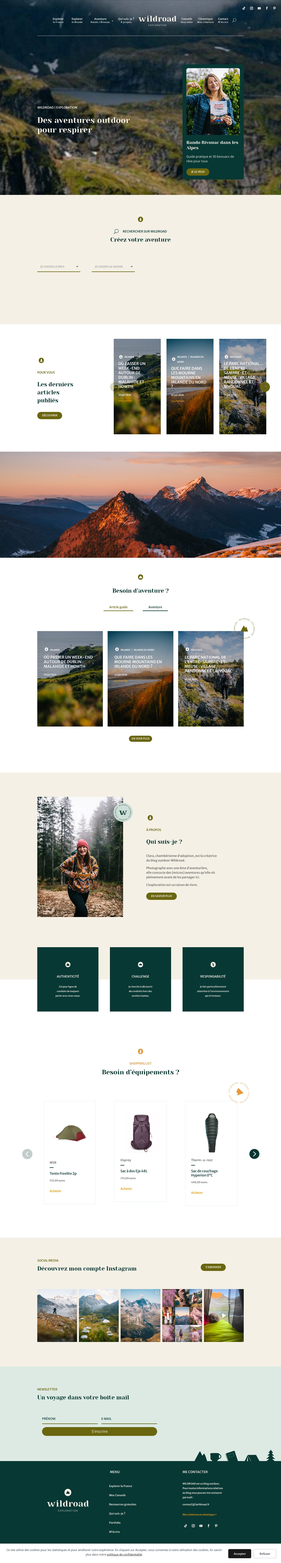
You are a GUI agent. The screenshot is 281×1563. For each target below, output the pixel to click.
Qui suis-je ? (126, 20)
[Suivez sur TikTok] (244, 8)
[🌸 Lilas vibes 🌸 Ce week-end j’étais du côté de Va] (182, 1315)
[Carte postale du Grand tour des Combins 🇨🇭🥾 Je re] (99, 1315)
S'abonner (213, 1267)
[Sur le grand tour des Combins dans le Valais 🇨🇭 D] (57, 1315)
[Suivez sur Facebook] (267, 8)
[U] (53, 18)
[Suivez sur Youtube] (259, 8)
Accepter (240, 1554)
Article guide (118, 607)
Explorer (58, 20)
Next (264, 387)
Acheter (55, 1190)
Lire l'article (125, 400)
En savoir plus (161, 896)
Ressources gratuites (122, 1504)
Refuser (265, 1554)
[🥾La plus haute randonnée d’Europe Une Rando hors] (140, 1315)
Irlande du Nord (144, 649)
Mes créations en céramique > (200, 1514)
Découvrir (49, 415)
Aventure (100, 20)
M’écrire (114, 1532)
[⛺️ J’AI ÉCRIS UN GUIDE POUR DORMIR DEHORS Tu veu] (224, 1315)
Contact (223, 20)
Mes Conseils (117, 1495)
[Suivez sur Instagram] (252, 8)
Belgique (235, 356)
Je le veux (198, 172)
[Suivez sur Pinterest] (274, 8)
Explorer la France (120, 1486)
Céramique (205, 20)
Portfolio (114, 1522)
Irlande (129, 356)
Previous (116, 387)
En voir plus (140, 738)
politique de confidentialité (124, 1554)
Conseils (187, 20)
